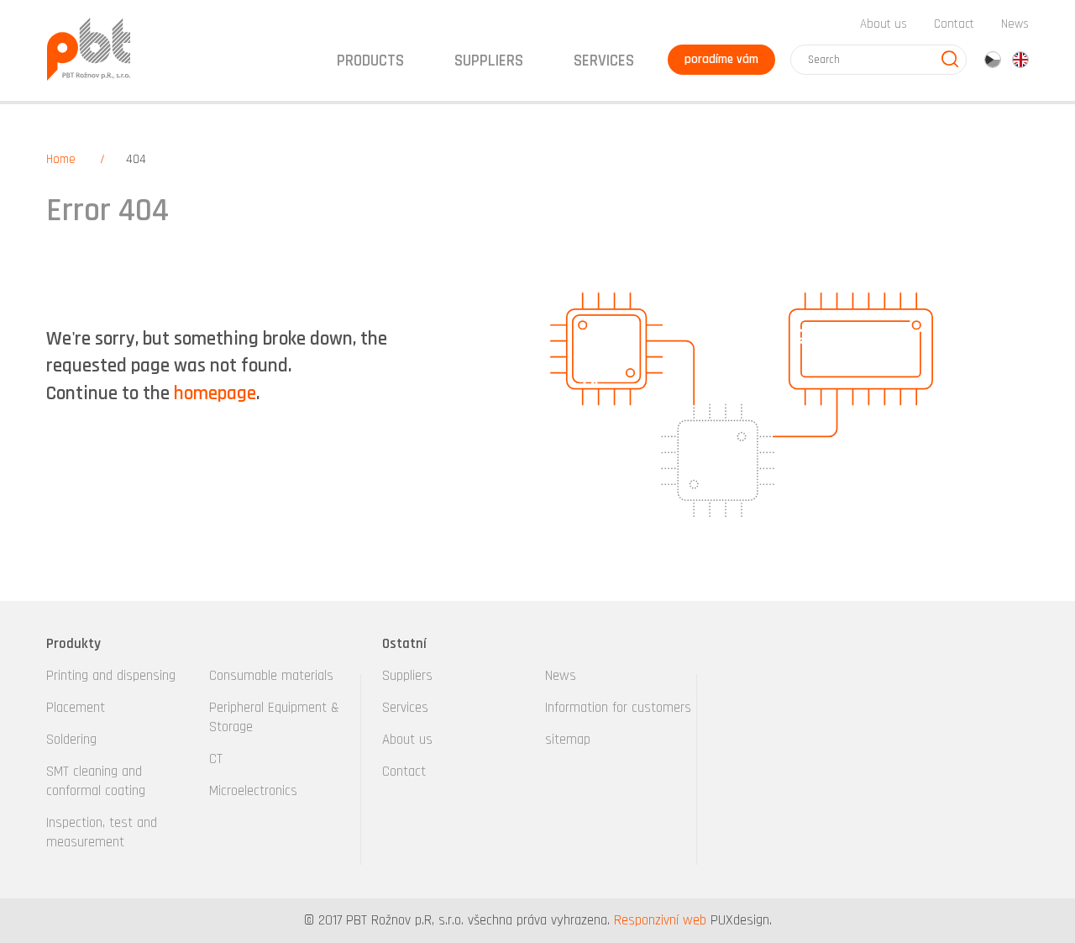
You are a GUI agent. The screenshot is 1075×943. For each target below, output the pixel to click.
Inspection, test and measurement (101, 832)
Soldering (71, 739)
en (1020, 59)
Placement (75, 707)
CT (216, 759)
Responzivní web (660, 920)
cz (992, 59)
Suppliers (407, 675)
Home (61, 159)
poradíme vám (721, 59)
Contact (954, 24)
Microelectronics (253, 791)
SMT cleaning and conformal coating (95, 781)
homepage (215, 394)
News (1015, 24)
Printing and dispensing (111, 675)
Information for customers (618, 707)
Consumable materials (271, 675)
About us (883, 24)
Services (405, 707)
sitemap (567, 739)
